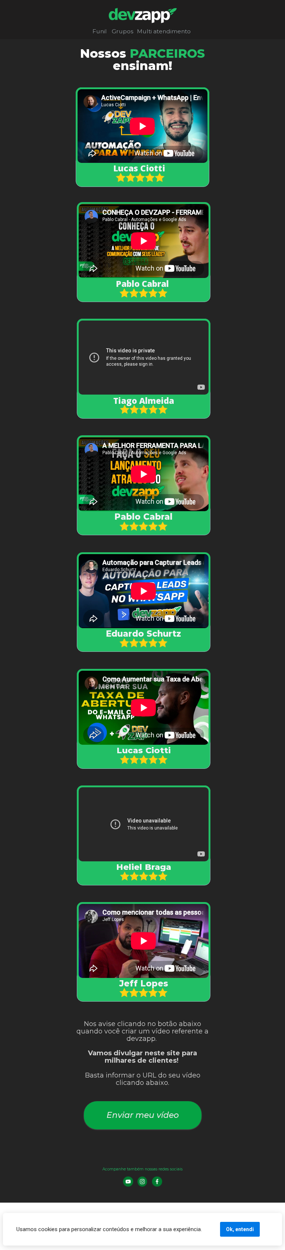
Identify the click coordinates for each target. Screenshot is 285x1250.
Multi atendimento (164, 31)
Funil (99, 31)
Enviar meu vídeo (142, 1115)
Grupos (122, 31)
